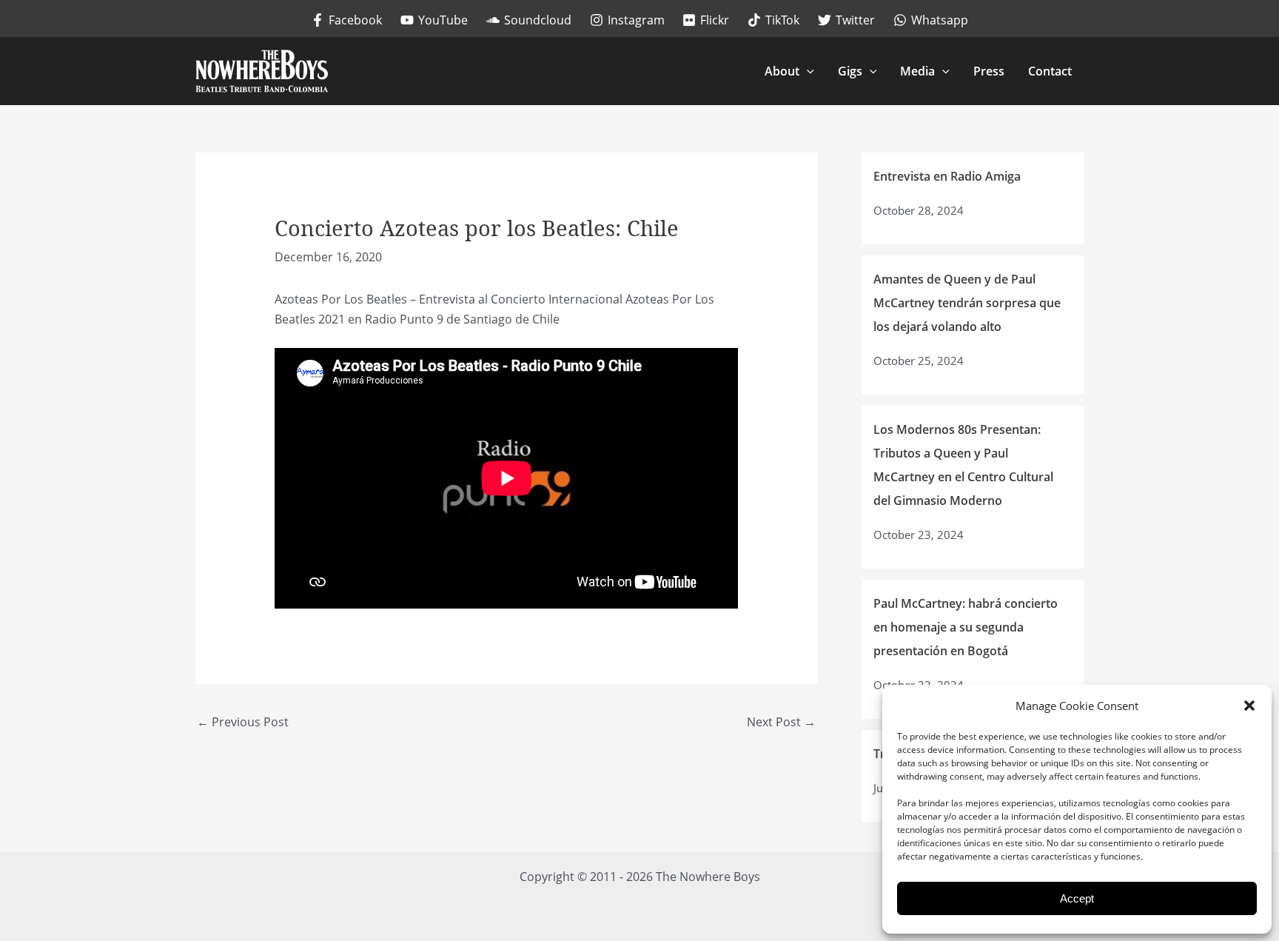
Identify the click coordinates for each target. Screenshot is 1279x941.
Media (917, 71)
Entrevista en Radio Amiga (947, 176)
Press (988, 71)
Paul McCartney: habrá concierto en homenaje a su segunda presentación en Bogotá (965, 627)
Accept (1077, 898)
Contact (1050, 71)
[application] (806, 71)
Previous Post (243, 722)
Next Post (781, 722)
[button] (1249, 705)
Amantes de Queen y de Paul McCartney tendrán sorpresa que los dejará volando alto (967, 303)
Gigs (850, 71)
